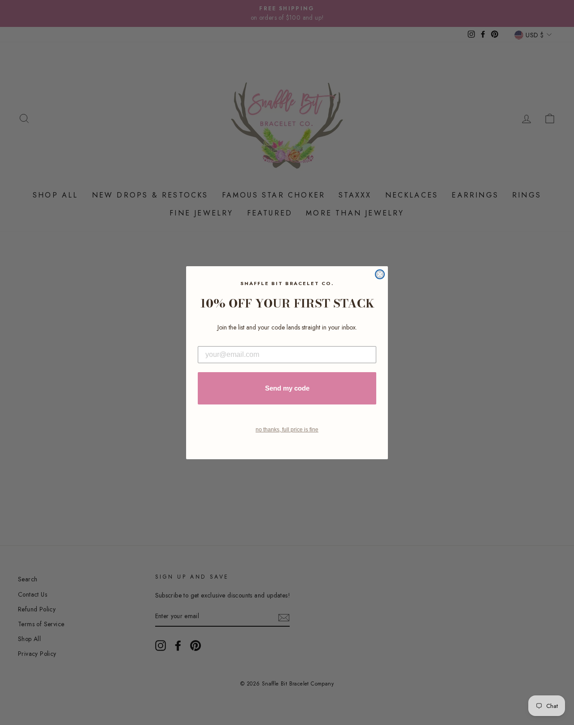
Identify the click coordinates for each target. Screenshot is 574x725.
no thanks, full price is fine (287, 429)
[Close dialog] (379, 274)
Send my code (287, 388)
